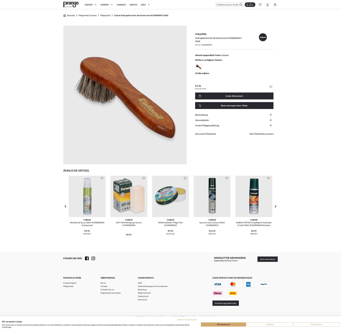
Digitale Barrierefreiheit (111, 293)
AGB (140, 283)
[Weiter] (275, 206)
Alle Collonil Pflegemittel (205, 134)
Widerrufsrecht (144, 293)
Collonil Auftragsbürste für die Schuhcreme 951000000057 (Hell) (141, 15)
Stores (103, 283)
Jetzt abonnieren (267, 259)
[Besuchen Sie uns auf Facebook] (85, 258)
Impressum (142, 299)
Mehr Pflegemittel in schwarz (261, 134)
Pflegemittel (105, 15)
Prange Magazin (69, 283)
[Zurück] (65, 206)
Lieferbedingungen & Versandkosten (153, 286)
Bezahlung (142, 289)
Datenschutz (143, 296)
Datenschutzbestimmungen (187, 320)
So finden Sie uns (107, 289)
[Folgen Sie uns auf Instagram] (92, 258)
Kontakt (104, 286)
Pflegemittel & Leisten (88, 15)
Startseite (71, 15)
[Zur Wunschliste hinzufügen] (270, 87)
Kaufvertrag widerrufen (225, 303)
